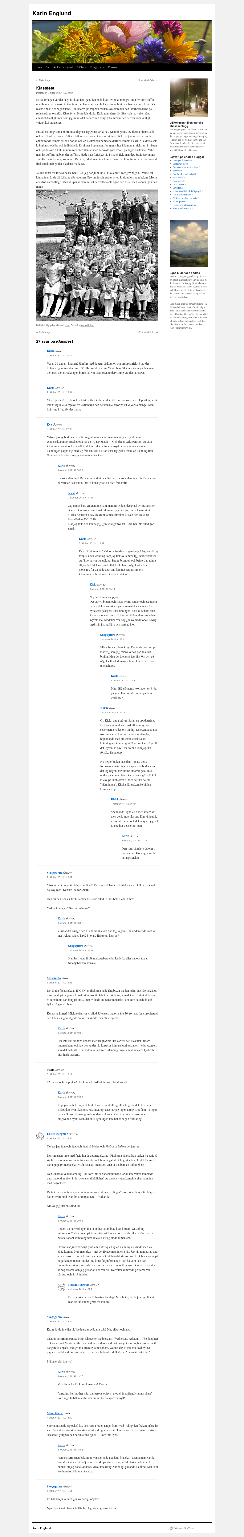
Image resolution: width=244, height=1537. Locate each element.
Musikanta (54, 978)
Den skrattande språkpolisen (185, 167)
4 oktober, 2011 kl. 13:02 (59, 1321)
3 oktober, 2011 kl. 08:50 (70, 470)
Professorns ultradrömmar (184, 204)
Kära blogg (178, 180)
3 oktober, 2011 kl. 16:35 (59, 982)
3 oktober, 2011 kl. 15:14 (102, 588)
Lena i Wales (178, 184)
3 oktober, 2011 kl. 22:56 (59, 1138)
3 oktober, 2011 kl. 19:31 (70, 1032)
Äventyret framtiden (182, 160)
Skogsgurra (107, 634)
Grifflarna (82, 67)
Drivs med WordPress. (183, 1528)
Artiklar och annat (63, 67)
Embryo (176, 170)
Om (48, 67)
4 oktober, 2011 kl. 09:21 (81, 1289)
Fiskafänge (43, 80)
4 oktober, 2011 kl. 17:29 (134, 840)
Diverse (112, 67)
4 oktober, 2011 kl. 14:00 (59, 1417)
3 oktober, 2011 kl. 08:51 (70, 922)
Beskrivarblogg (180, 163)
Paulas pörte (178, 201)
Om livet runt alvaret (182, 194)
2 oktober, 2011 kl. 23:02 (59, 877)
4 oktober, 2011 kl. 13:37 (70, 1376)
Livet (67, 325)
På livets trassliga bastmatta (185, 197)
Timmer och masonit (182, 208)
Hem (39, 67)
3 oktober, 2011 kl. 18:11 (59, 1074)
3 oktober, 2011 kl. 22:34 (123, 803)
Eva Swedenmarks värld (184, 173)
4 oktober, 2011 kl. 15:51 (59, 1490)
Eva (49, 424)
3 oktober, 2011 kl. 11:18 (81, 497)
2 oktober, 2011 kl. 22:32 (59, 428)
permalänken (87, 325)
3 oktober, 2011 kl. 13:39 (91, 543)
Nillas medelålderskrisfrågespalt (187, 191)
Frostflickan (178, 177)
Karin (70, 92)
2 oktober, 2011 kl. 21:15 (59, 355)
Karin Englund (51, 13)
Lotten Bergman (57, 1133)
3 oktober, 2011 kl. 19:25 (113, 712)
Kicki (50, 351)
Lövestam (177, 187)
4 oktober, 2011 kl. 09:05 (70, 1220)
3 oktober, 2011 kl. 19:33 (70, 1097)
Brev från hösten (148, 80)
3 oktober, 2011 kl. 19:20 (123, 680)
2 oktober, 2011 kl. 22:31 (59, 392)
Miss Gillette (55, 1413)
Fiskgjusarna (97, 67)
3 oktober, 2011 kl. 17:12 (113, 639)
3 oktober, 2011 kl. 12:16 (81, 950)
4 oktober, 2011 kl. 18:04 (70, 1449)
